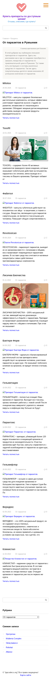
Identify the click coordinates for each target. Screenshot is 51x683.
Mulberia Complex (13, 638)
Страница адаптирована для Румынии (33, 48)
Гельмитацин (10, 383)
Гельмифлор (10, 464)
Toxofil (6, 128)
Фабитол (8, 193)
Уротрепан (10, 634)
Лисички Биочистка (14, 275)
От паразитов (20, 88)
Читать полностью (11, 118)
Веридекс (8, 507)
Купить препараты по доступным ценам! (22, 17)
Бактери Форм (11, 340)
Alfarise (9, 652)
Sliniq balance (12, 643)
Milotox (7, 83)
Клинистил (9, 549)
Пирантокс (9, 422)
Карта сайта (25, 675)
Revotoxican (10, 233)
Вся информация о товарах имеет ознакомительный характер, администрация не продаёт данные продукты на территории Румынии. (25, 49)
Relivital (9, 647)
